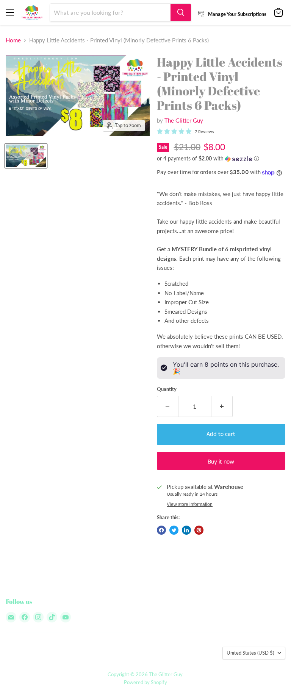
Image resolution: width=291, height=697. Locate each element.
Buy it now (221, 461)
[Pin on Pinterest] (198, 530)
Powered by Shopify (145, 682)
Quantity (167, 389)
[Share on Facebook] (161, 530)
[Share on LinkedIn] (186, 530)
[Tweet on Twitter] (173, 530)
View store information (190, 504)
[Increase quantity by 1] (222, 406)
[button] (221, 158)
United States (250, 653)
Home (13, 40)
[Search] (181, 12)
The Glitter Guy (183, 120)
